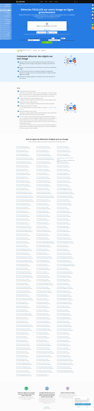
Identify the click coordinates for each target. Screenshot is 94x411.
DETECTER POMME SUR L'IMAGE (42, 211)
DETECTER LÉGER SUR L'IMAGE (21, 309)
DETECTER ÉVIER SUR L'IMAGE (62, 245)
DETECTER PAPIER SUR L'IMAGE (21, 321)
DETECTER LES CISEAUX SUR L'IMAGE (63, 252)
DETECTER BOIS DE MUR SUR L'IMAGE (63, 366)
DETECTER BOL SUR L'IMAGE (62, 207)
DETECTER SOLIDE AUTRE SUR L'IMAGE (23, 347)
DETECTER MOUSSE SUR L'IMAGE (42, 313)
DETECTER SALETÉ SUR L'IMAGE (62, 283)
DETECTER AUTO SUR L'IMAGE (62, 146)
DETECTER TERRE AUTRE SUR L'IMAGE (63, 302)
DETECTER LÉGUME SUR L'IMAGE (42, 359)
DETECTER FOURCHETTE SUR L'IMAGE (63, 203)
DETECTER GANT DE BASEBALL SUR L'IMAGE (24, 196)
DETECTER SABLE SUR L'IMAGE (21, 340)
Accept (83, 404)
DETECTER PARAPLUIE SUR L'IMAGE (22, 180)
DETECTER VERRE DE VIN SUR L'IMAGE (23, 203)
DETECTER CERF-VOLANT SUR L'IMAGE (43, 192)
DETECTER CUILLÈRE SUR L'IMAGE (42, 207)
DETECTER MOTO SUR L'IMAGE (21, 150)
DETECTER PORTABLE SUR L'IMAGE (22, 237)
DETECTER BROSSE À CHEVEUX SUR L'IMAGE (24, 260)
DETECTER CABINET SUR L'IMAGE (42, 268)
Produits (41, 1)
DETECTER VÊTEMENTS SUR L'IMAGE (63, 275)
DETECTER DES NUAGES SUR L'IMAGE (22, 279)
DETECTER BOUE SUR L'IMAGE (21, 317)
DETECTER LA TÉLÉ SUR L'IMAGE (62, 233)
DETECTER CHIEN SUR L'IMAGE (62, 165)
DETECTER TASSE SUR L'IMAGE (41, 203)
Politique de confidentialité (65, 34)
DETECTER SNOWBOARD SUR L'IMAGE (63, 188)
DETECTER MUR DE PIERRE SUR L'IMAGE (23, 366)
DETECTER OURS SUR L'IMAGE (41, 173)
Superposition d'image (5, 38)
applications (43, 50)
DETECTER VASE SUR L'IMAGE (41, 252)
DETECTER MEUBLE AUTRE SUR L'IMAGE (64, 298)
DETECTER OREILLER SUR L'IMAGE (63, 321)
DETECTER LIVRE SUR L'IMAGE (62, 249)
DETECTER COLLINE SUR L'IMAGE (22, 306)
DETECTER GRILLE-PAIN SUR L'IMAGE (43, 245)
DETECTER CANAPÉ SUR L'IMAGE (62, 222)
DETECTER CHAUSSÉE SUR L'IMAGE (42, 321)
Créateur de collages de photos (6, 27)
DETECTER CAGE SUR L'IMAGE (62, 268)
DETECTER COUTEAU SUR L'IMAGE (22, 207)
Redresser (3, 23)
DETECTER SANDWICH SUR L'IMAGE (63, 211)
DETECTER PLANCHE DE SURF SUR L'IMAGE (64, 196)
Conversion (3, 4)
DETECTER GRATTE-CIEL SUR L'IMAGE (43, 344)
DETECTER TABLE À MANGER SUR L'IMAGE (23, 230)
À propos (56, 1)
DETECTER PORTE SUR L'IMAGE (41, 233)
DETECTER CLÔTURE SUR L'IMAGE (42, 287)
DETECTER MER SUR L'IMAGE (41, 340)
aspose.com (46, 18)
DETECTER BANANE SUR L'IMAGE (22, 211)
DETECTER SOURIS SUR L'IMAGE (42, 237)
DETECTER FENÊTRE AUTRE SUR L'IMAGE (23, 374)
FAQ (39, 50)
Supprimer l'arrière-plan (6, 25)
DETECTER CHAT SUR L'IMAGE (41, 165)
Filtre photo (3, 34)
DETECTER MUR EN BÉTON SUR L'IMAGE (23, 363)
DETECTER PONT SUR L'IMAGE (41, 264)
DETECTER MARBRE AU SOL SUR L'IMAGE (64, 287)
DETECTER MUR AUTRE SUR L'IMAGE (42, 363)
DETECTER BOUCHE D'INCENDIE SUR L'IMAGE (44, 158)
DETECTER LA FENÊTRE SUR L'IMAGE (42, 230)
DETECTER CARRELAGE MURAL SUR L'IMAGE (44, 366)
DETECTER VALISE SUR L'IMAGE (62, 184)
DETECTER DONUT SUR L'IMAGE (62, 218)
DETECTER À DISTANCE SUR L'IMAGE (63, 237)
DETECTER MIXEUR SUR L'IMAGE (42, 249)
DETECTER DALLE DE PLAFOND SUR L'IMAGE (24, 275)
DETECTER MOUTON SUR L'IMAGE (42, 169)
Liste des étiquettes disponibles (68, 40)
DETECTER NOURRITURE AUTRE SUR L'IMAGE (24, 298)
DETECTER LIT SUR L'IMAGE (41, 226)
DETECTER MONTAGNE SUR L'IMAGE (63, 313)
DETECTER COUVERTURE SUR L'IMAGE (63, 260)
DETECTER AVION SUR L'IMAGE (41, 150)
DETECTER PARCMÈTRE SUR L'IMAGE (43, 161)
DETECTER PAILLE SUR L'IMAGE (21, 351)
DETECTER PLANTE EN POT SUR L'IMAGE (23, 226)
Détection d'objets (4, 10)
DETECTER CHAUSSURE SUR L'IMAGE (43, 180)
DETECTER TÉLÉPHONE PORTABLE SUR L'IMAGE (44, 241)
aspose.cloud (54, 18)
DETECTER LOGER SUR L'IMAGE (42, 306)
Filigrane (2, 6)
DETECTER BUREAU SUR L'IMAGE (63, 230)
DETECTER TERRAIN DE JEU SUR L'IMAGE (23, 328)
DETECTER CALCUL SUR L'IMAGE (62, 347)
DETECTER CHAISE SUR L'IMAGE (42, 222)
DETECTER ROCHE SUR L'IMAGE (62, 332)
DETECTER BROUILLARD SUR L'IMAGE (63, 294)
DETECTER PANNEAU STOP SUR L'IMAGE (23, 161)
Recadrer (2, 15)
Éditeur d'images (4, 33)
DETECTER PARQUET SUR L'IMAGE (22, 294)
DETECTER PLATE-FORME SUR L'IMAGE (64, 325)
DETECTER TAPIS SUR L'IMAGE (41, 271)
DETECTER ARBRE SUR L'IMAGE (21, 359)
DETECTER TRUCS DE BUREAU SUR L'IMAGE (44, 283)
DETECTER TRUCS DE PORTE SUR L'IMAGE (23, 287)
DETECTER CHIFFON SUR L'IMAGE (42, 275)
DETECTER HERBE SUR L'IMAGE (21, 302)
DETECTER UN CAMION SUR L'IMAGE (43, 154)
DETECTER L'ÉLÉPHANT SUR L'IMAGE (22, 173)
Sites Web (51, 1)
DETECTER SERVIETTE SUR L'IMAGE (42, 317)
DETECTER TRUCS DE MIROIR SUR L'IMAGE (23, 313)
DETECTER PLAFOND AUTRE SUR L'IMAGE (64, 271)
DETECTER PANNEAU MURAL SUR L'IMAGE (64, 363)
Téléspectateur (4, 21)
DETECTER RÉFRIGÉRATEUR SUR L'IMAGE (23, 249)
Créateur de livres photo (6, 29)
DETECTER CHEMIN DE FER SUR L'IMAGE (64, 328)
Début (47, 42)
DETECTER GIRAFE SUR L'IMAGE (21, 177)
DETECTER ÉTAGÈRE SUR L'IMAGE (63, 340)
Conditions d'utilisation (56, 34)
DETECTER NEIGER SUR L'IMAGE (62, 344)
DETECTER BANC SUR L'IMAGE (62, 161)
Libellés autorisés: (24, 40)
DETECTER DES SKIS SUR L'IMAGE (42, 188)
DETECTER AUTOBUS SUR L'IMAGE (63, 150)
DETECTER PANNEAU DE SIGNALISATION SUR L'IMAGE (65, 159)
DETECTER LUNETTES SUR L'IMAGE (63, 180)
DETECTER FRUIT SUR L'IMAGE (41, 298)
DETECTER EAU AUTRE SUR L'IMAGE (22, 370)
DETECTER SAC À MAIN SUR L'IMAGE (22, 184)
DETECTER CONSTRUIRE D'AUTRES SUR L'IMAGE (65, 264)
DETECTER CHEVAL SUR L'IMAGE (21, 169)
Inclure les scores (43, 38)
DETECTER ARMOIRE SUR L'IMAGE (63, 279)
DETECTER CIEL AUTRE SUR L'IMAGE (22, 344)
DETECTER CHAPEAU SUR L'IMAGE (42, 177)
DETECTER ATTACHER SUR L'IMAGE (42, 184)
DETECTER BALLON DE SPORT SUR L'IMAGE (23, 192)
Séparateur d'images (5, 36)
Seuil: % (52, 38)
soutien (46, 1)
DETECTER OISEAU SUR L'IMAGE (21, 165)
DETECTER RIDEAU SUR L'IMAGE (21, 283)
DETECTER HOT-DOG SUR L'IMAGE (22, 218)
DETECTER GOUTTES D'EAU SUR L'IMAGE (43, 370)
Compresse (3, 12)
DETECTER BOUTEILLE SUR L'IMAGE (42, 199)
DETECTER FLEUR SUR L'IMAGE (41, 294)
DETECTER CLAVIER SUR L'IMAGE (22, 241)
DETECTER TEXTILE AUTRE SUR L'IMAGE (43, 355)
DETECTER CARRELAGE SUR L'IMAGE (63, 290)
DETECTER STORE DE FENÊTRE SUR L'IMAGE (65, 370)
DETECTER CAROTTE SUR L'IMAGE (63, 215)
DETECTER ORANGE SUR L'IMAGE (22, 215)
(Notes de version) (47, 408)
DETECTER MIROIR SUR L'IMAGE (62, 226)
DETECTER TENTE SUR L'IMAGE (21, 355)
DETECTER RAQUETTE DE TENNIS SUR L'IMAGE (24, 199)
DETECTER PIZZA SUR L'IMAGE (41, 218)
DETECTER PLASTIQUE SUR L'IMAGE (42, 325)
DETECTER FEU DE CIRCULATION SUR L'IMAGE (24, 158)
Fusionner (3, 19)
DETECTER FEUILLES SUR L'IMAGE (63, 306)
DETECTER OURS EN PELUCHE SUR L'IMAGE (23, 256)
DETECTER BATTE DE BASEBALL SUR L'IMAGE (65, 192)
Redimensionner (4, 14)
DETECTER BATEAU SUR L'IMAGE (62, 154)
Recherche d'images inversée (6, 8)
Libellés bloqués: (44, 40)
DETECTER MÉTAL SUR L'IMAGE (62, 309)
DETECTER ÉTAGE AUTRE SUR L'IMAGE (23, 290)
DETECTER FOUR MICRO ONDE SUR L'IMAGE (65, 241)
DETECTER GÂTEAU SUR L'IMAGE (22, 222)
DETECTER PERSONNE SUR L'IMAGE (22, 146)
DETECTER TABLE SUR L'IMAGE (62, 351)
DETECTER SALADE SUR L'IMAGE (62, 336)
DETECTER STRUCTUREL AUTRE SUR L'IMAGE (44, 351)
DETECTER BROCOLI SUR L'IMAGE (42, 215)
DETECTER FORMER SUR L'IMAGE (22, 154)
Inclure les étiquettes (34, 38)
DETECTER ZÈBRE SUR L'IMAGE (62, 173)
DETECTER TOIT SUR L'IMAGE (21, 336)
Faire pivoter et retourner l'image (6, 17)
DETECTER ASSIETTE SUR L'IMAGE (63, 199)
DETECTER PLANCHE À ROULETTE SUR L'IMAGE (44, 196)
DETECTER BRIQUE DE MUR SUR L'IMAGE (64, 359)
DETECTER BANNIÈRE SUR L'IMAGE (42, 260)
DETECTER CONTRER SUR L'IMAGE (42, 279)
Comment (35, 50)
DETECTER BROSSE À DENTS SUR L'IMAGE (64, 256)
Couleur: (59, 38)
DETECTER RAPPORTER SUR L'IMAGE (63, 317)
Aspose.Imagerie (68, 394)
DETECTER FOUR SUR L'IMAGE (21, 245)
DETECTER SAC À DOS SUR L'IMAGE (63, 177)
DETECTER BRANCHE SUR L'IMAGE (22, 264)
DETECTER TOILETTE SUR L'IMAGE (22, 233)
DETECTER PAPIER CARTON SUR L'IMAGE (23, 271)
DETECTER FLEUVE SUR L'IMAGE (21, 332)
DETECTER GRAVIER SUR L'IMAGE (42, 302)
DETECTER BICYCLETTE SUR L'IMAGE (42, 146)
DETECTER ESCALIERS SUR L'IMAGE (42, 347)
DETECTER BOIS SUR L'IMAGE (41, 374)
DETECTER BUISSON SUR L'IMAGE (22, 268)
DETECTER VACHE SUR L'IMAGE (62, 169)
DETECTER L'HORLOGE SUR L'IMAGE (22, 252)
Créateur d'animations (5, 31)
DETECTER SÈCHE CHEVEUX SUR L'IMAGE (43, 256)
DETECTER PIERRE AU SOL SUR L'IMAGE (43, 290)
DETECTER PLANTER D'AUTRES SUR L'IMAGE (24, 325)
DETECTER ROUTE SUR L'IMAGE (42, 332)
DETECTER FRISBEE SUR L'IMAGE (22, 188)
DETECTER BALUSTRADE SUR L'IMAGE (43, 328)
